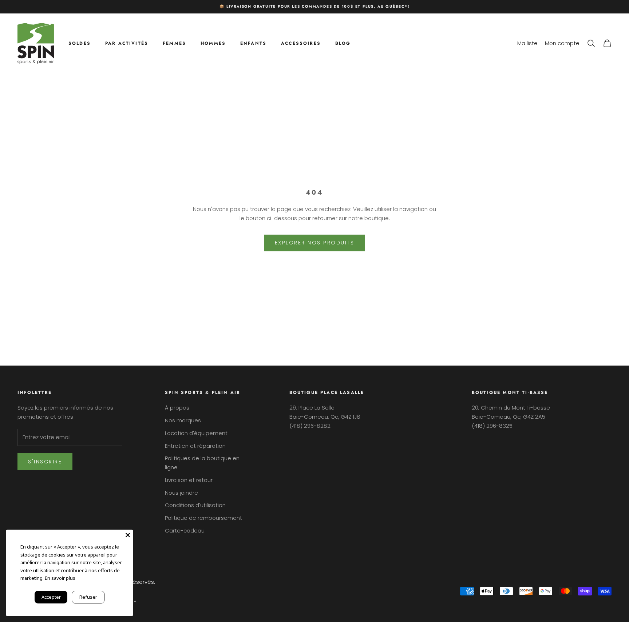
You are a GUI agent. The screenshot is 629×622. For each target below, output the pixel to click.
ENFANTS (253, 43)
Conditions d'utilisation (195, 505)
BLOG (343, 43)
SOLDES (79, 43)
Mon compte (562, 43)
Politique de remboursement (203, 518)
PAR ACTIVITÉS (126, 43)
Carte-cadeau (185, 530)
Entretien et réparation (195, 446)
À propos (177, 407)
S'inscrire (45, 461)
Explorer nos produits (315, 242)
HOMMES (213, 43)
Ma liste (527, 43)
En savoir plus (60, 578)
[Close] (127, 535)
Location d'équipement (196, 433)
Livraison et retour (189, 480)
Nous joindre (181, 493)
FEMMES (174, 43)
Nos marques (183, 420)
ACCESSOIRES (301, 43)
